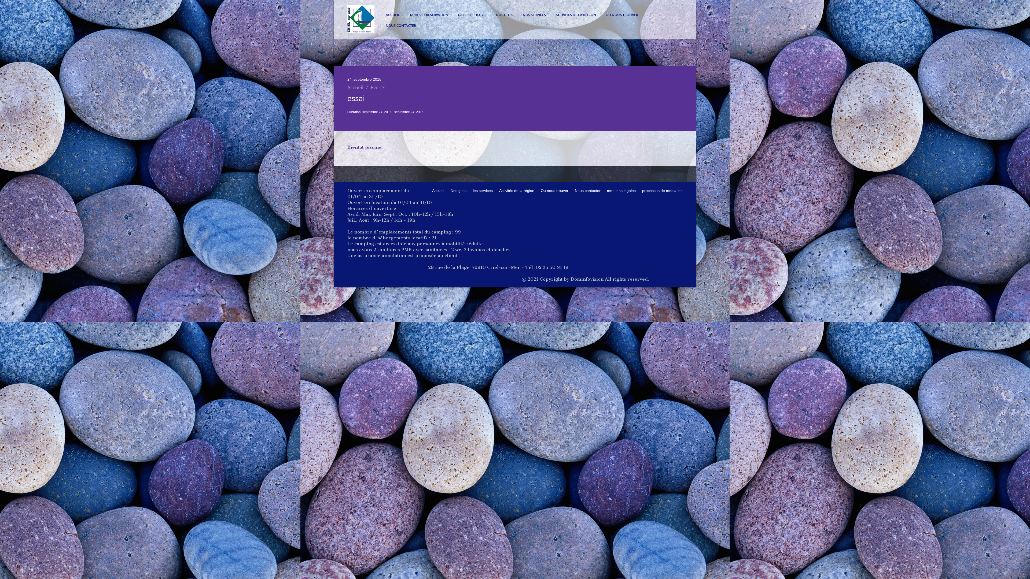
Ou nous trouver (622, 14)
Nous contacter (401, 25)
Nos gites (504, 14)
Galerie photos (472, 14)
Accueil (393, 14)
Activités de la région (576, 14)
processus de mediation (662, 190)
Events (378, 87)
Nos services (534, 14)
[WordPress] (360, 31)
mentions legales (621, 190)
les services (483, 190)
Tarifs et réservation (429, 14)
